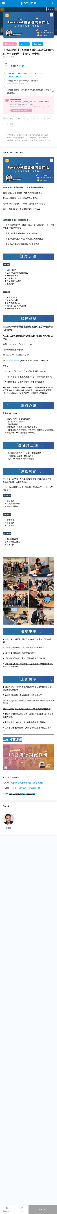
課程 (11, 124)
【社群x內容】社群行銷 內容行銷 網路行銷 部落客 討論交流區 (29, 91)
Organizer (7, 1211)
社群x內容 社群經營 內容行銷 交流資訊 (27, 783)
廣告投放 (46, 119)
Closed (42, 1209)
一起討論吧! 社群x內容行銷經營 (22, 793)
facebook (21, 119)
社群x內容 (34, 119)
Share (50, 9)
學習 (11, 119)
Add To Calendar (14, 76)
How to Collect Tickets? (21, 110)
